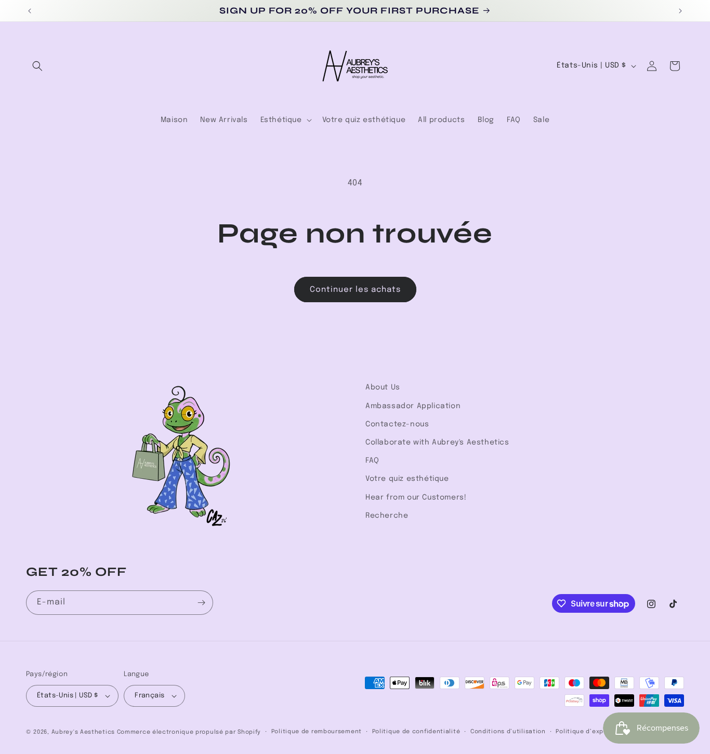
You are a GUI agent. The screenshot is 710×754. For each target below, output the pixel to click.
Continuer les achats (355, 290)
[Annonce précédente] (29, 11)
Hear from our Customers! (415, 497)
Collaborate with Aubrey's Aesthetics (437, 442)
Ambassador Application (413, 406)
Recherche (386, 515)
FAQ (372, 460)
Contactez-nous (397, 424)
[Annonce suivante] (680, 11)
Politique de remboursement (316, 732)
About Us (382, 387)
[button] (37, 66)
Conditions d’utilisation (508, 732)
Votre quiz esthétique (407, 478)
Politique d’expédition (591, 732)
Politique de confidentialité (416, 732)
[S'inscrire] (201, 602)
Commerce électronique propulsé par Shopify (189, 732)
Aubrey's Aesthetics (83, 732)
